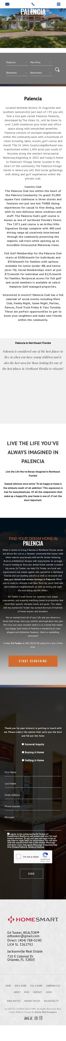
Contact (37, 992)
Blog (26, 992)
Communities (53, 986)
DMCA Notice (14, 1001)
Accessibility (51, 1001)
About (17, 992)
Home (8, 986)
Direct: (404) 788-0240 (24, 940)
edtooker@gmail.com (23, 936)
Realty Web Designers (46, 1012)
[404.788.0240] (33, 4)
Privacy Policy (32, 1001)
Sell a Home (36, 986)
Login (49, 992)
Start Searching (33, 661)
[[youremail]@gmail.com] (7, 4)
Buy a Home (20, 986)
